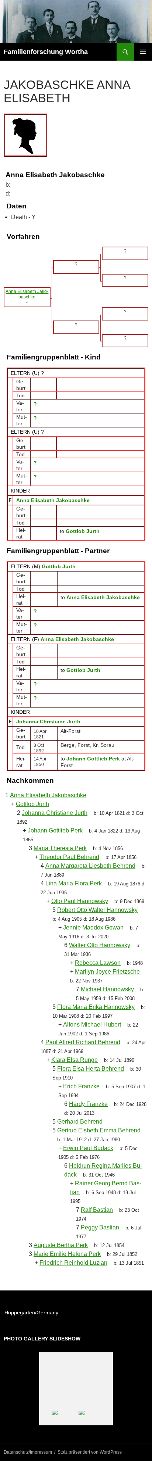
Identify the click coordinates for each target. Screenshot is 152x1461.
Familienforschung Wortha (46, 51)
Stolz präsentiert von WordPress (90, 1452)
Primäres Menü (143, 52)
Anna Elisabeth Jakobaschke (53, 500)
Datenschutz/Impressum (28, 1452)
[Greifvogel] (65, 1418)
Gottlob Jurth (59, 566)
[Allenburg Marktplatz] (92, 1418)
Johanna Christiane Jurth (48, 721)
